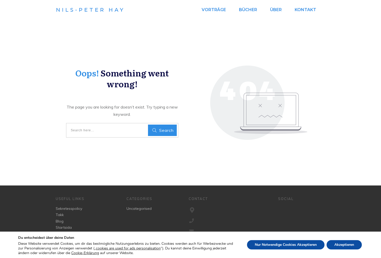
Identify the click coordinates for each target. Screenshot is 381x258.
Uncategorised (139, 208)
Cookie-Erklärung (85, 253)
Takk (60, 214)
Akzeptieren (344, 244)
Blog (60, 221)
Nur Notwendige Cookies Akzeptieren (286, 244)
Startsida (64, 227)
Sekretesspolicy (69, 208)
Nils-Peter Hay (90, 10)
